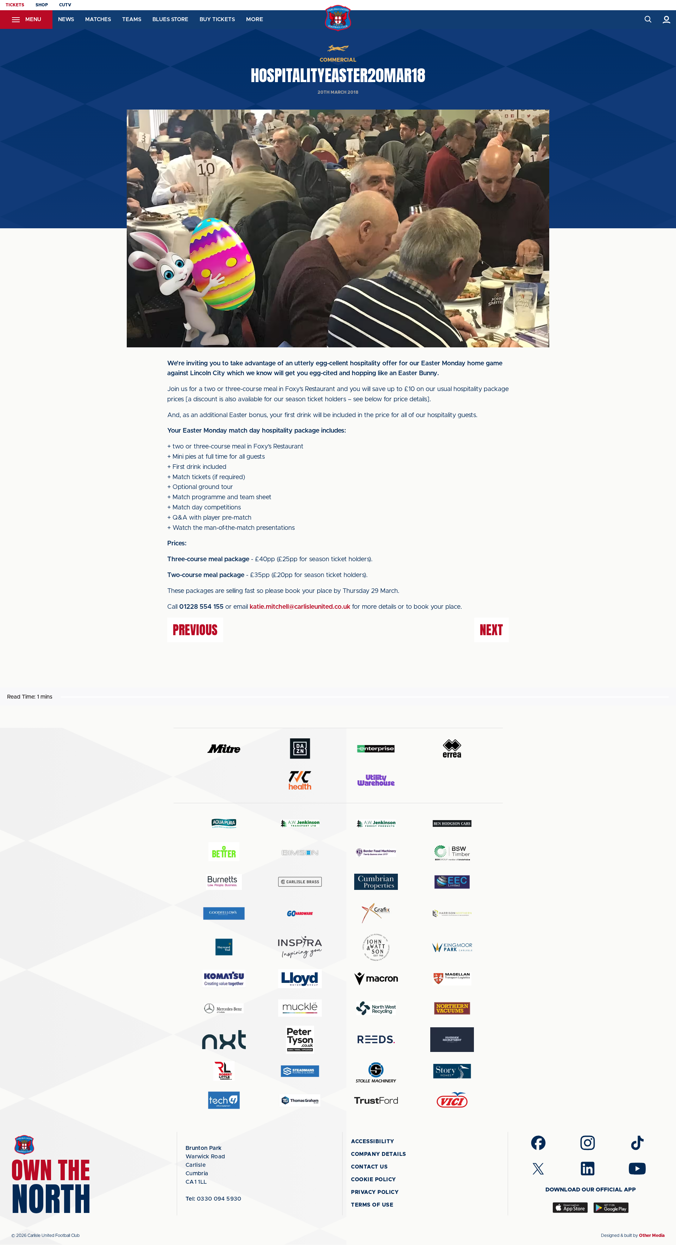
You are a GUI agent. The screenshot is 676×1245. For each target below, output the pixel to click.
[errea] (452, 748)
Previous (195, 629)
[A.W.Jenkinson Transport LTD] (300, 823)
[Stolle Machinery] (376, 1071)
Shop (42, 5)
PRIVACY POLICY (375, 1192)
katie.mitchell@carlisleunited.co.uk (300, 607)
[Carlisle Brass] (300, 882)
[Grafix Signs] (376, 913)
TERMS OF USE (372, 1205)
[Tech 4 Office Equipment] (224, 1100)
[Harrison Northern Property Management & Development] (452, 913)
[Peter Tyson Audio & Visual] (300, 1040)
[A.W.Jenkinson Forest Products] (376, 823)
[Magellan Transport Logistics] (452, 979)
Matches (98, 19)
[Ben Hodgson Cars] (452, 823)
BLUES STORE (170, 19)
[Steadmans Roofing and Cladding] (300, 1071)
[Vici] (452, 1100)
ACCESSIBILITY (372, 1141)
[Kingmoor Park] (452, 947)
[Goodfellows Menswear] (224, 913)
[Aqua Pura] (224, 823)
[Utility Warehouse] (376, 780)
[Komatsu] (224, 979)
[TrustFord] (376, 1100)
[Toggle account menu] (666, 19)
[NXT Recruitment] (224, 1039)
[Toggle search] (647, 19)
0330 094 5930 (214, 1199)
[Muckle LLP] (300, 1008)
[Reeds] (376, 1039)
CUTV (65, 5)
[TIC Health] (300, 780)
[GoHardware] (300, 913)
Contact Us (369, 1167)
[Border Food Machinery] (376, 853)
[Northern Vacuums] (452, 1008)
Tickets (15, 5)
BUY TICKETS (217, 19)
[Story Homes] (452, 1071)
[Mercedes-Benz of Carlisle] (224, 1008)
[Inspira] (300, 947)
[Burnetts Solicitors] (224, 882)
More (254, 19)
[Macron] (376, 978)
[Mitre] (224, 748)
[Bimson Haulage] (300, 853)
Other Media (652, 1235)
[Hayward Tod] (224, 947)
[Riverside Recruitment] (452, 1039)
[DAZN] (300, 748)
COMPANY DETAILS (378, 1154)
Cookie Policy (373, 1179)
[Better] (224, 853)
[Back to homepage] (338, 18)
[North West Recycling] (376, 1008)
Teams (131, 19)
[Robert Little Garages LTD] (224, 1071)
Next (491, 629)
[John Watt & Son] (376, 947)
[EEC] (452, 882)
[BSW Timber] (452, 853)
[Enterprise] (376, 748)
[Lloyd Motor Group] (300, 978)
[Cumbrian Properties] (376, 882)
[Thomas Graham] (300, 1100)
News (66, 19)
